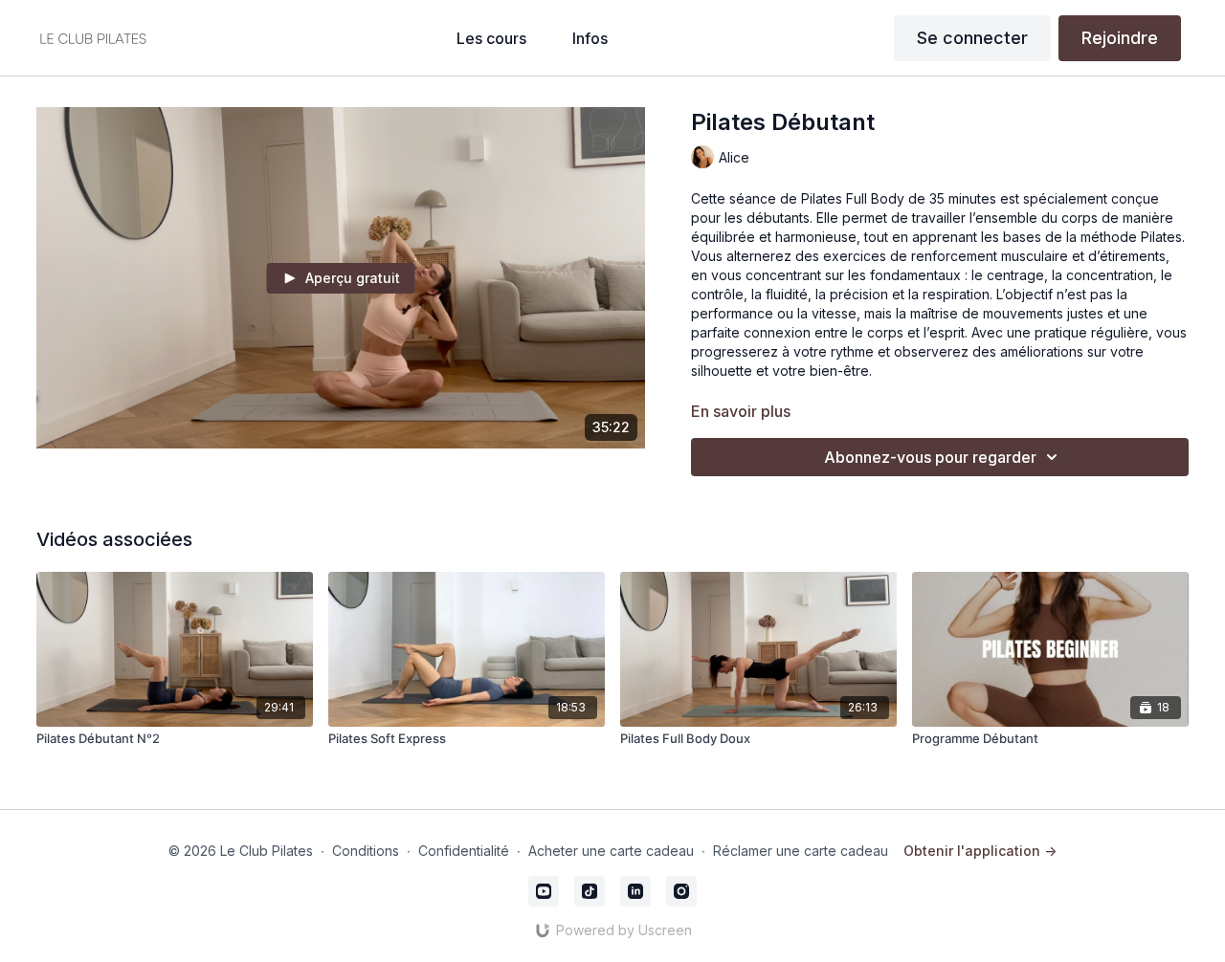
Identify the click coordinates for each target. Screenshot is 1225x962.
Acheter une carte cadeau (611, 850)
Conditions (365, 850)
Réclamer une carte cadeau (800, 850)
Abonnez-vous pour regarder (930, 457)
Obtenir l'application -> (980, 850)
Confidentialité (463, 850)
